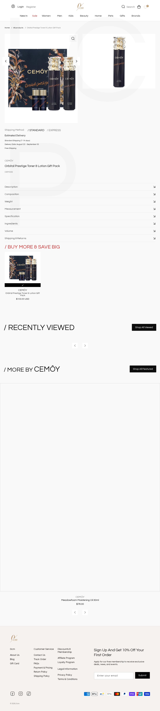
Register (31, 7)
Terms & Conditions (67, 679)
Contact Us (39, 655)
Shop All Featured (143, 369)
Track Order (40, 659)
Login (21, 6)
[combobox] (128, 6)
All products (18, 28)
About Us (14, 655)
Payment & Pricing (43, 667)
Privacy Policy (65, 675)
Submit (142, 675)
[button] (80, 186)
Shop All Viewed (144, 327)
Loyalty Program (66, 662)
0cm (18, 703)
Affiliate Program (66, 658)
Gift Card (14, 663)
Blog (12, 659)
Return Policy (40, 671)
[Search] (123, 7)
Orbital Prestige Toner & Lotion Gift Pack (44, 28)
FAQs (36, 663)
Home (7, 28)
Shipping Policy (42, 676)
